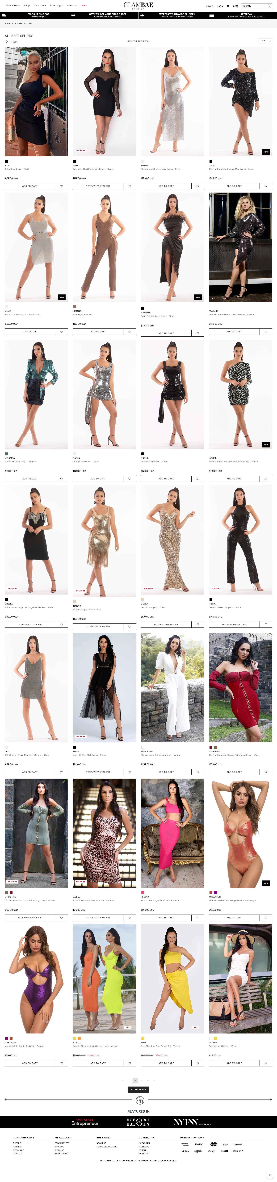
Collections (40, 5)
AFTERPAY (246, 15)
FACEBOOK (143, 1146)
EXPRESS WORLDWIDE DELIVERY (177, 15)
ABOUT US (101, 1143)
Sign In (210, 6)
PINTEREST (143, 1153)
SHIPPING (17, 1143)
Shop (27, 5)
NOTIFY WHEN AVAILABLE (98, 186)
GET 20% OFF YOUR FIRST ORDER (107, 15)
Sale (84, 5)
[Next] (62, 103)
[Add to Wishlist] (61, 186)
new (266, 152)
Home (7, 23)
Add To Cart (30, 186)
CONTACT (17, 1153)
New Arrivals (13, 5)
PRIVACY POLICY (62, 1153)
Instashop (72, 5)
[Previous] (9, 103)
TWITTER (142, 1150)
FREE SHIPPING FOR (38, 15)
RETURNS (17, 1146)
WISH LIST (59, 1150)
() (236, 6)
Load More (138, 1089)
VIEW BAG (59, 1146)
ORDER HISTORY (62, 1143)
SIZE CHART (18, 1150)
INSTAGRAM (144, 1143)
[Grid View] (21, 40)
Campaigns (56, 5)
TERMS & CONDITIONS (107, 1146)
